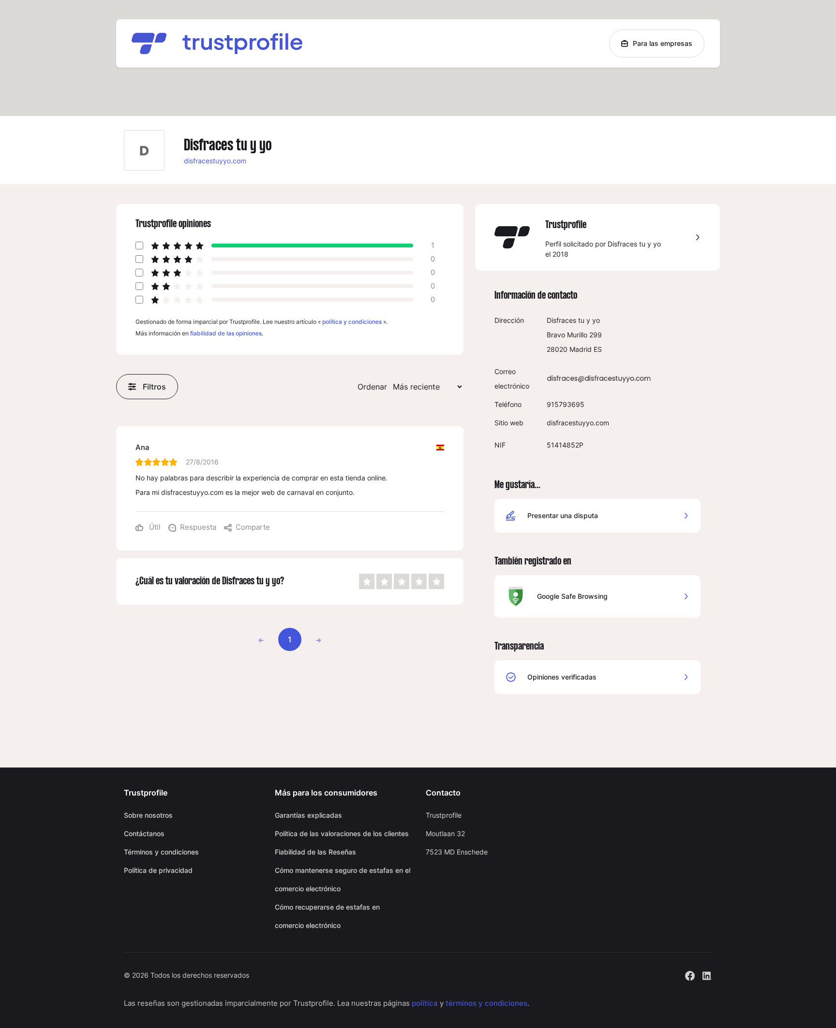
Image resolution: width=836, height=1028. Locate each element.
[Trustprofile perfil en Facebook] (690, 974)
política (425, 1003)
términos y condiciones (486, 1003)
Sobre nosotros (148, 815)
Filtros (154, 386)
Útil (154, 527)
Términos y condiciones (161, 852)
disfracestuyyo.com (215, 161)
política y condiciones (352, 321)
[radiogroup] (401, 581)
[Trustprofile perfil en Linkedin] (707, 974)
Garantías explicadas (308, 815)
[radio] (366, 581)
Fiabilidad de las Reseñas (315, 852)
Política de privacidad (158, 870)
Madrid (580, 349)
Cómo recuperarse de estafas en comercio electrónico (327, 916)
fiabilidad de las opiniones (226, 333)
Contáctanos (144, 833)
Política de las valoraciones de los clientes (342, 833)
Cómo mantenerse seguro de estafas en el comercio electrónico (342, 879)
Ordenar (372, 386)
